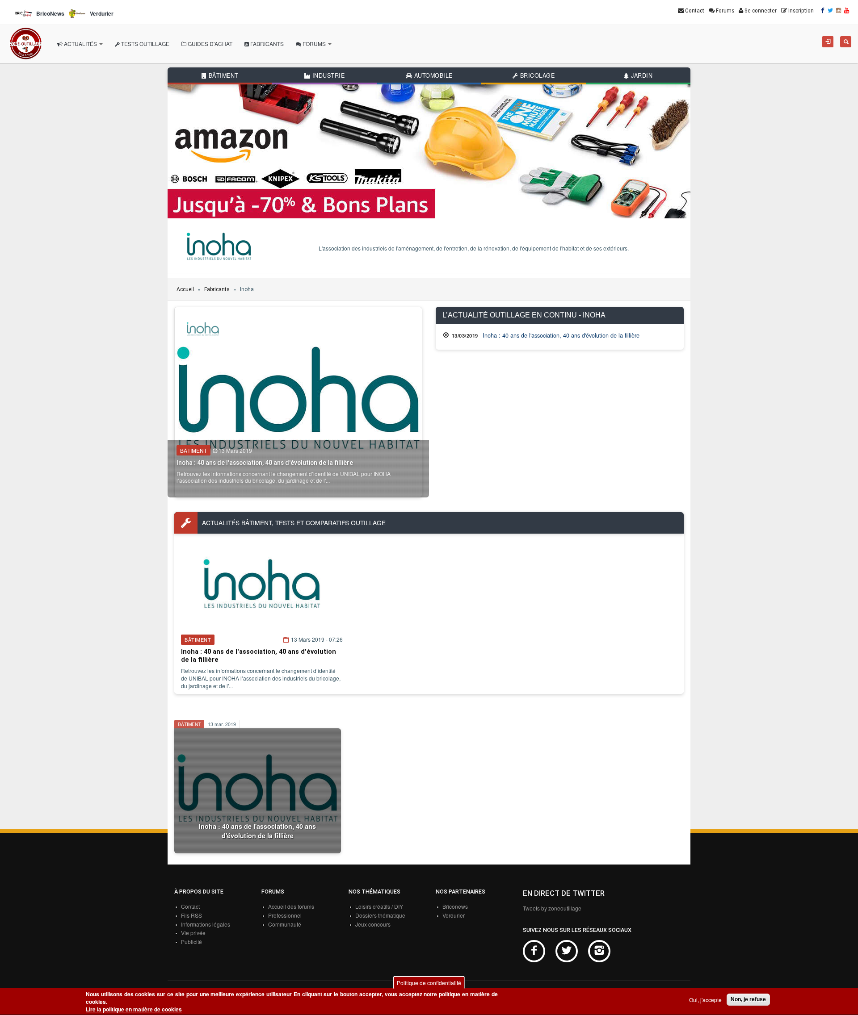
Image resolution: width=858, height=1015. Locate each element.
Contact (190, 906)
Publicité (191, 941)
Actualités (80, 43)
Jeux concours (373, 924)
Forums (314, 43)
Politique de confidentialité (429, 982)
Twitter (566, 951)
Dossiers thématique (380, 915)
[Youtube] (847, 10)
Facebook (534, 951)
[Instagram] (839, 10)
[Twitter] (831, 10)
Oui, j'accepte (705, 999)
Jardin (641, 75)
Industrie (327, 75)
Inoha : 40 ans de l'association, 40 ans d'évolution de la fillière (265, 462)
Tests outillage (144, 43)
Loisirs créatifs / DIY (379, 906)
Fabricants (266, 43)
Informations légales (205, 924)
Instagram (599, 951)
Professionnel (285, 915)
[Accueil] (25, 44)
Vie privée (193, 932)
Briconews (455, 906)
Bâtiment (222, 75)
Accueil (185, 289)
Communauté (284, 924)
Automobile (432, 75)
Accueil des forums (291, 906)
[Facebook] (823, 10)
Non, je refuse (748, 999)
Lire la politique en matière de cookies (134, 1010)
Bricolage (536, 75)
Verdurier (453, 915)
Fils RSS (191, 915)
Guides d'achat (209, 43)
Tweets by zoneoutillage (552, 908)
